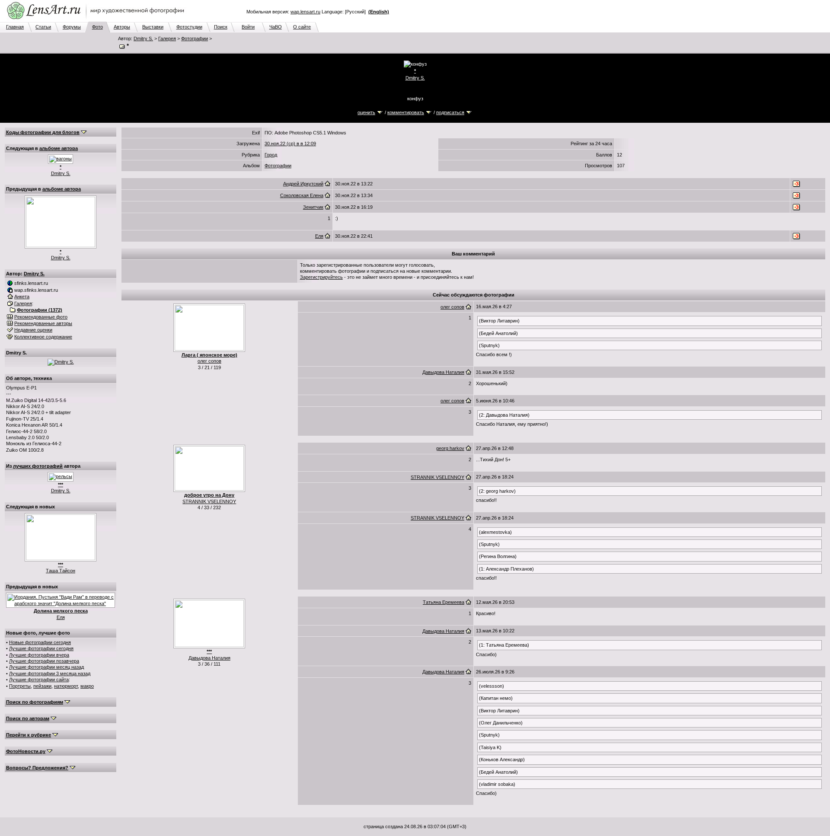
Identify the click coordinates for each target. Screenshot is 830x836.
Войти (248, 26)
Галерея (167, 38)
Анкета (21, 296)
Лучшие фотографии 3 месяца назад (49, 673)
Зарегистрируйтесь (321, 277)
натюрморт (66, 686)
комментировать (405, 112)
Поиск (220, 26)
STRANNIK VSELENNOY (209, 501)
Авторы (122, 26)
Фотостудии (189, 26)
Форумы (72, 26)
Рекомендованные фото (40, 316)
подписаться (450, 112)
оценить (366, 112)
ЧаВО (275, 26)
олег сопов (209, 361)
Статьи (43, 26)
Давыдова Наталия (443, 372)
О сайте (302, 26)
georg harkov (450, 448)
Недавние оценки (33, 329)
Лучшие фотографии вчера (39, 654)
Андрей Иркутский (303, 183)
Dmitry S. (143, 38)
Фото (97, 26)
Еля (61, 617)
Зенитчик (313, 207)
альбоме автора (58, 148)
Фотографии (194, 38)
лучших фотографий (38, 466)
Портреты (20, 686)
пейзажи (42, 686)
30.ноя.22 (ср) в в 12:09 (290, 143)
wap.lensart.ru (305, 11)
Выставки (152, 26)
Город (271, 154)
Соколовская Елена (301, 195)
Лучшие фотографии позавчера (44, 661)
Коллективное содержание (43, 336)
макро (87, 686)
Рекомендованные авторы (43, 323)
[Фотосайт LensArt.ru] (97, 19)
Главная (15, 26)
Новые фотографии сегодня (40, 642)
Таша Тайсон (60, 570)
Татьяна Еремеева (443, 602)
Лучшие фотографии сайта (39, 679)
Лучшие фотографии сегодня (41, 648)
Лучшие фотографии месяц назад (46, 667)
